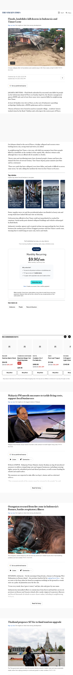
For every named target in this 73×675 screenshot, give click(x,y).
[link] (11, 12)
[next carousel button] (61, 48)
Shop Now (9, 372)
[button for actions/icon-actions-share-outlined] (62, 78)
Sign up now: (11, 25)
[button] (61, 12)
